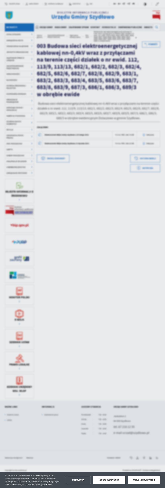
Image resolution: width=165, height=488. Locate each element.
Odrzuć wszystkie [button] (109, 480)
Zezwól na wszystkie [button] (144, 480)
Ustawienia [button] (78, 480)
